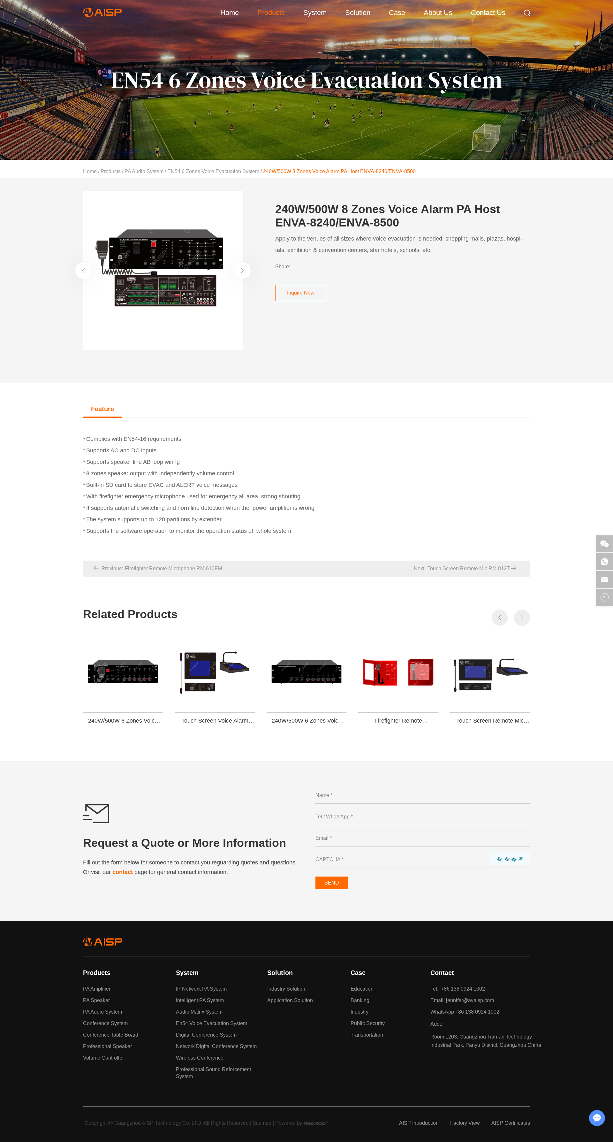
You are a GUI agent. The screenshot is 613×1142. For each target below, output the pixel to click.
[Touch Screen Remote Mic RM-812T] (490, 672)
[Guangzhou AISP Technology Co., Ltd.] (102, 15)
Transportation (367, 1035)
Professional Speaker (107, 1046)
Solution (357, 13)
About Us (438, 13)
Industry (359, 1012)
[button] (83, 270)
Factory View (465, 1123)
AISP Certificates (510, 1123)
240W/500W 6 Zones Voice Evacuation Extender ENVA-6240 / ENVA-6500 (123, 720)
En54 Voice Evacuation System (211, 1023)
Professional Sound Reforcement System (213, 1073)
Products (271, 13)
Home (229, 13)
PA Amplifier (96, 989)
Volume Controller (103, 1058)
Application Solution (290, 1000)
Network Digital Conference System (216, 1046)
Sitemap (262, 1123)
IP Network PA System (201, 989)
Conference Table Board (110, 1035)
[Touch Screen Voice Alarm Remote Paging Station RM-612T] (214, 672)
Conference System (105, 1023)
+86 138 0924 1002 (477, 1012)
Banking (360, 1000)
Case (397, 13)
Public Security (368, 1023)
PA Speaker (96, 1000)
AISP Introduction (419, 1123)
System (315, 13)
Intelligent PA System (200, 1000)
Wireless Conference (199, 1058)
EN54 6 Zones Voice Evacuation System (213, 171)
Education (362, 989)
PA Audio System (144, 171)
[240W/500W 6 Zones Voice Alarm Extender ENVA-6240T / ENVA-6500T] (306, 672)
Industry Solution (286, 989)
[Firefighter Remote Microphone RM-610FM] (398, 672)
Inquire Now (300, 292)
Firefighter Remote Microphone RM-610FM (398, 720)
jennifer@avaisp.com (470, 1000)
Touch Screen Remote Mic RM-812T (490, 720)
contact (122, 872)
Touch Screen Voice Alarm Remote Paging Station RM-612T (215, 720)
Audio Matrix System (199, 1012)
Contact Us (488, 13)
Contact (442, 972)
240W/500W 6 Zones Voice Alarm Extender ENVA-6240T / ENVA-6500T (306, 720)
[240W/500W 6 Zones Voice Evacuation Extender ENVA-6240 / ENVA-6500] (123, 672)
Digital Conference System (206, 1035)
